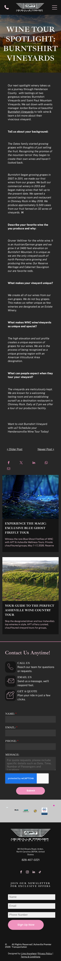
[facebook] (21, 872)
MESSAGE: (12, 754)
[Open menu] (54, 7)
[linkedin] (34, 872)
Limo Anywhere (28, 953)
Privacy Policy (45, 953)
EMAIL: (10, 727)
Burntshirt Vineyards (21, 111)
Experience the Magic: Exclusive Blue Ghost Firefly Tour (25, 528)
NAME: (10, 713)
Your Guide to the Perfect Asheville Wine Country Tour (29, 610)
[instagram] (27, 872)
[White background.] (6, 9)
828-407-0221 (30, 859)
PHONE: (10, 741)
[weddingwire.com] (7, 808)
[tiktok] (40, 872)
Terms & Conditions (30, 956)
